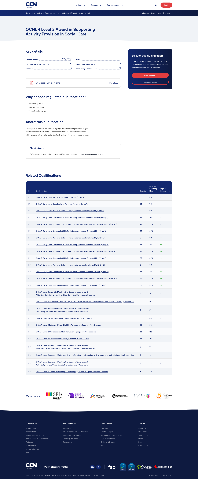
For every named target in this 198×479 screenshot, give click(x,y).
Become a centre (156, 13)
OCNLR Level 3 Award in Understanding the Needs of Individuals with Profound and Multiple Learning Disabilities (85, 355)
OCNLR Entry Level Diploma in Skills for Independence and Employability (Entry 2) (71, 258)
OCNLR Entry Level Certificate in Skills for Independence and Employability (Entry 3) (72, 272)
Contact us (168, 13)
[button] (150, 75)
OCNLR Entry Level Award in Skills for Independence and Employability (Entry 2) (70, 238)
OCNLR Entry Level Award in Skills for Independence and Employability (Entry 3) (70, 265)
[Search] (156, 5)
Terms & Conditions (166, 475)
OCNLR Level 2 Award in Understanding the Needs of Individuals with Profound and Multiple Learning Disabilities (85, 302)
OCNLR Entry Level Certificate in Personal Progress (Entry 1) (62, 204)
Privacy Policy (153, 475)
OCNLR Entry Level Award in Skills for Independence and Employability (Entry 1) (70, 211)
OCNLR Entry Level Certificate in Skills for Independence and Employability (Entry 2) (72, 245)
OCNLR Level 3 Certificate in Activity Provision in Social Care (62, 339)
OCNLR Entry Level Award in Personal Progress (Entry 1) (60, 197)
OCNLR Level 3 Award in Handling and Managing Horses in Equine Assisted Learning (72, 372)
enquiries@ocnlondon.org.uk (91, 154)
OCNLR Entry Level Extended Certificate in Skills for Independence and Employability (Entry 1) (76, 224)
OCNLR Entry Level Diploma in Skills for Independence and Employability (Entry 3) (71, 285)
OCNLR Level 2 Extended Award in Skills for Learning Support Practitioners (68, 325)
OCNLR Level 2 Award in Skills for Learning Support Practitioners (64, 318)
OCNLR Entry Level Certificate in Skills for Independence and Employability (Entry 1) (72, 217)
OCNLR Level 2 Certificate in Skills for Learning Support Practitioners (66, 332)
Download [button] (113, 83)
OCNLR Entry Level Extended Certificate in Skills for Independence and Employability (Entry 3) (76, 278)
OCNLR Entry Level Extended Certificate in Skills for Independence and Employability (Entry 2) (76, 251)
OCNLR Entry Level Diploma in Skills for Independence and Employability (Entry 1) (71, 231)
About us (145, 13)
